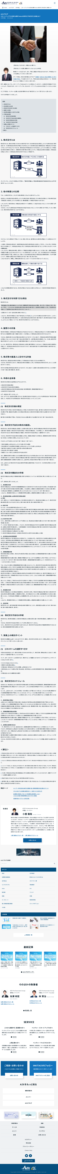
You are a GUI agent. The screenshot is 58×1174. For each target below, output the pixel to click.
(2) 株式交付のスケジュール (11, 128)
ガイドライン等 (33, 881)
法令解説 (32, 873)
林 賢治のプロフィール (36, 1003)
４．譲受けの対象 (7, 110)
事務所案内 (28, 1091)
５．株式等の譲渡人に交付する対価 (11, 112)
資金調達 (32, 885)
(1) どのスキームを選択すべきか (12, 126)
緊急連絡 (28, 1143)
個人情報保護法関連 (7, 904)
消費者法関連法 (6, 877)
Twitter (26, 1155)
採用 (14, 1135)
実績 (42, 1123)
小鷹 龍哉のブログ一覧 (17, 835)
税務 (3, 896)
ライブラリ (42, 1131)
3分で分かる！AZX (11, 1115)
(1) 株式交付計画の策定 (10, 116)
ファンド (32, 892)
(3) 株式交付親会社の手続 (10, 120)
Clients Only (28, 1150)
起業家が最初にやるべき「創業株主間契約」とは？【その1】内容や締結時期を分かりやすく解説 (26, 795)
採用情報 (28, 1115)
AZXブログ (28, 1103)
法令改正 (4, 18)
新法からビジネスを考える (36, 877)
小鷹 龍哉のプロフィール (31, 835)
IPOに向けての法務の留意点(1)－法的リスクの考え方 (27, 791)
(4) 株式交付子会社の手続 (10, 122)
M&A (3, 889)
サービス (14, 1127)
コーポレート (5, 900)
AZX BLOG (29, 1161)
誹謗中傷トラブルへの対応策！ (21, 799)
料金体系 (42, 1127)
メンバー (28, 1097)
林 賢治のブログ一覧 (35, 1001)
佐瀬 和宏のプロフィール (7, 1004)
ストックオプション (34, 904)
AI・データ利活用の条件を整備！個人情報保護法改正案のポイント (31, 788)
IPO (31, 889)
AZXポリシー (28, 1140)
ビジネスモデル (6, 885)
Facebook (30, 1155)
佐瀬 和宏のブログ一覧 (7, 1002)
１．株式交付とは (7, 104)
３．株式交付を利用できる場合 (10, 108)
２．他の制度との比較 (8, 106)
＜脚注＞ (5, 130)
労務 (31, 896)
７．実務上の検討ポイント (8, 124)
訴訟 (3, 873)
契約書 (4, 892)
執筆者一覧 (29, 935)
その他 (3, 907)
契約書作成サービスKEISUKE (46, 1115)
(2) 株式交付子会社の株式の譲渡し (13, 118)
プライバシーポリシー (28, 1147)
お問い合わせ (32, 840)
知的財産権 (33, 900)
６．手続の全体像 (7, 114)
